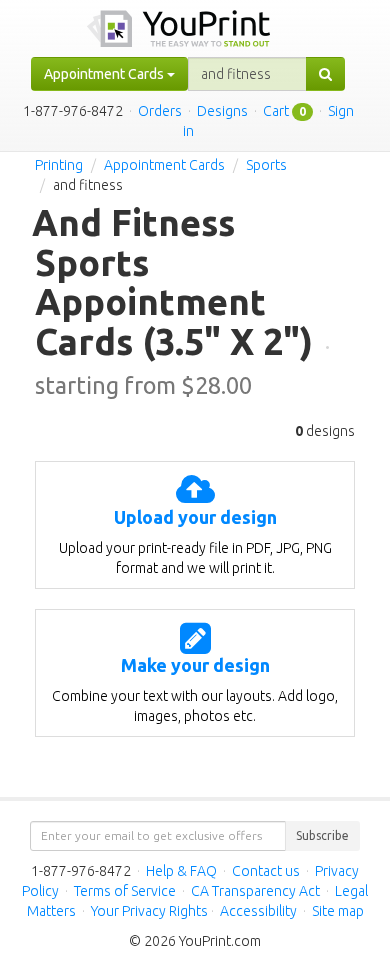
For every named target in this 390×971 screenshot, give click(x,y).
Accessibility (258, 911)
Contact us (266, 871)
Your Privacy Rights (149, 911)
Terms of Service (125, 891)
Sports (266, 165)
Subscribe (322, 835)
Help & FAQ (181, 871)
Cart (276, 111)
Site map (338, 911)
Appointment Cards (164, 165)
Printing (59, 165)
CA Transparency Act (255, 891)
